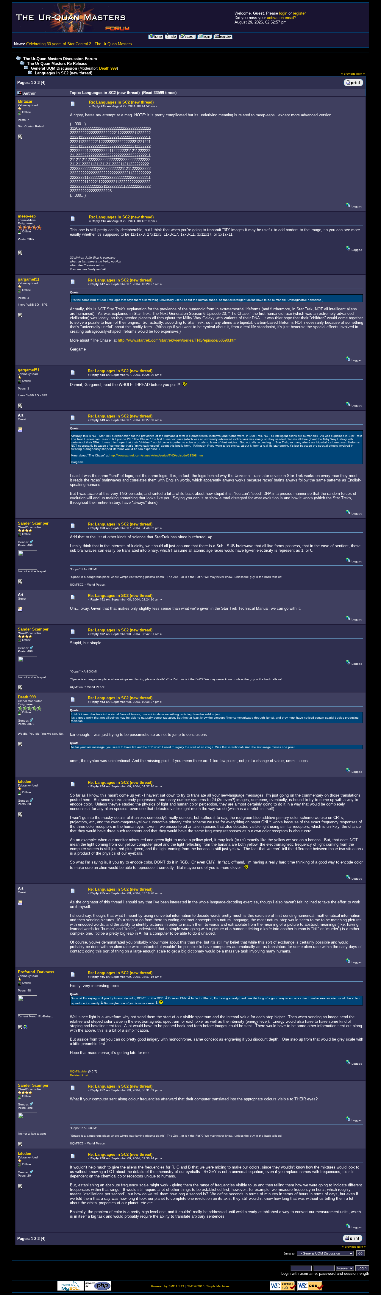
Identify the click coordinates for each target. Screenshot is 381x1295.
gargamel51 (28, 279)
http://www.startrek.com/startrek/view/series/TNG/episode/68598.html (178, 340)
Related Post (79, 1075)
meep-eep (27, 216)
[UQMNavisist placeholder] (25, 1028)
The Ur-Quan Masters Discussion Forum (60, 59)
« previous (348, 73)
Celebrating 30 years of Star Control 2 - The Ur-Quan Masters (79, 44)
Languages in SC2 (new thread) (63, 73)
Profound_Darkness (36, 972)
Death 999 (108, 68)
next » (360, 73)
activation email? (281, 17)
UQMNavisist (78, 1071)
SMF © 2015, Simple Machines (208, 1286)
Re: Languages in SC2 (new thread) (121, 102)
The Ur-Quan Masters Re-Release (57, 63)
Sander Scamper (33, 523)
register (299, 13)
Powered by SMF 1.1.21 (168, 1286)
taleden (24, 781)
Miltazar (25, 101)
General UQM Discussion (54, 68)
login (283, 13)
